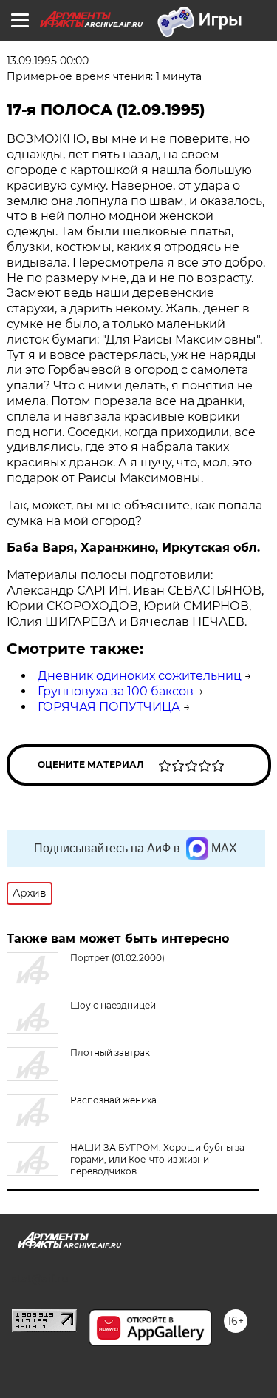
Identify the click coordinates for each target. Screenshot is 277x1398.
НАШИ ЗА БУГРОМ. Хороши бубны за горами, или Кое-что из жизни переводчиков (157, 1159)
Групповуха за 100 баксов (116, 691)
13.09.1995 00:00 (48, 60)
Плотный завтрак (110, 1052)
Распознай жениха (113, 1100)
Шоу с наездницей (113, 1005)
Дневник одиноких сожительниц (140, 676)
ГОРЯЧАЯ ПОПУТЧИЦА (109, 707)
